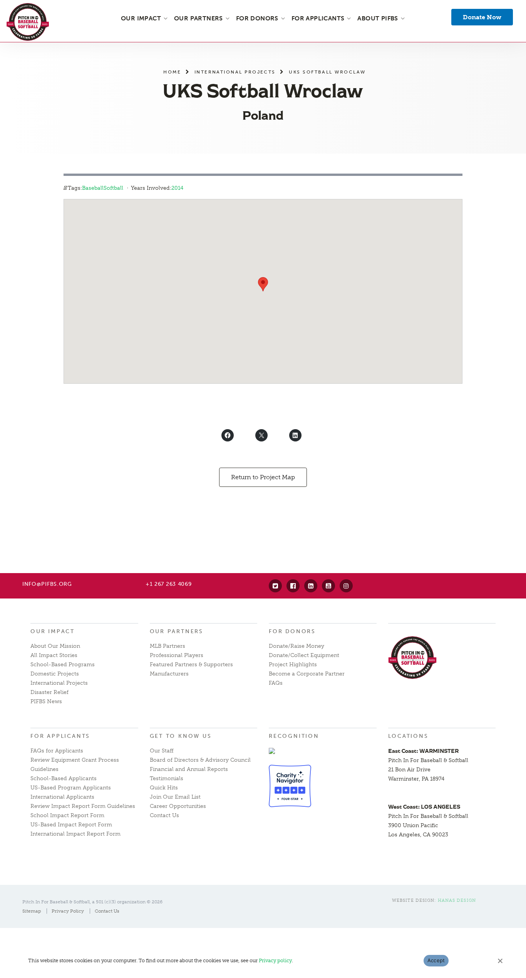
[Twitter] (275, 585)
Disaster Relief (49, 692)
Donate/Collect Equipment (304, 655)
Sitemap (31, 911)
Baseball (93, 188)
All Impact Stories (53, 655)
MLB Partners (167, 646)
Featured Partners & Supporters (191, 664)
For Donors (292, 631)
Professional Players (176, 655)
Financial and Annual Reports (189, 769)
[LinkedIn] (310, 585)
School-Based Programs (62, 664)
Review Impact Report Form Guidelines (82, 806)
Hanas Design (457, 900)
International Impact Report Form (75, 834)
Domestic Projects (54, 673)
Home (172, 72)
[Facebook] (293, 585)
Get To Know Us (181, 736)
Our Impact (52, 631)
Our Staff (162, 750)
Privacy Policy (68, 911)
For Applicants (60, 736)
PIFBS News (46, 701)
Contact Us (164, 815)
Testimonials (166, 778)
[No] (500, 961)
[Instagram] (346, 585)
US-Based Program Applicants (70, 787)
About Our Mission (55, 646)
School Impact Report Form (67, 815)
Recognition (294, 736)
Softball (113, 188)
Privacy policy (275, 960)
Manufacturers (169, 673)
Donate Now (482, 17)
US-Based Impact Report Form (71, 824)
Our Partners (177, 631)
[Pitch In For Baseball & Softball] (28, 22)
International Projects (235, 72)
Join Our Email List (175, 797)
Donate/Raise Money (296, 646)
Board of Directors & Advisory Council (200, 760)
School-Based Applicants (63, 778)
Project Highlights (293, 664)
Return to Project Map (263, 477)
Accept (436, 960)
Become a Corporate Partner (307, 673)
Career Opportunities (178, 806)
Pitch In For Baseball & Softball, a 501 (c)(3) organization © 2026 (92, 901)
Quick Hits (164, 787)
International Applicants (62, 797)
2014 (177, 188)
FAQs (276, 683)
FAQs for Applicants (56, 750)
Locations (408, 736)
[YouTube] (328, 585)
